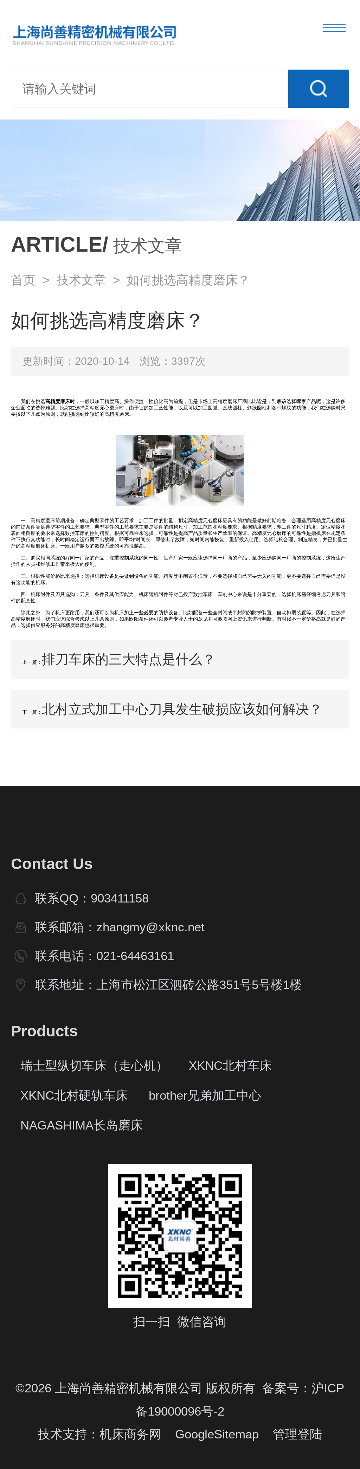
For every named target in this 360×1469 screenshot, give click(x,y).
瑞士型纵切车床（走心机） (94, 1066)
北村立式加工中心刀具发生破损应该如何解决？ (182, 709)
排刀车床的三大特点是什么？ (129, 659)
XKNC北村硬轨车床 (74, 1095)
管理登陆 (297, 1434)
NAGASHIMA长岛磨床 (81, 1125)
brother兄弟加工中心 (205, 1095)
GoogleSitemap (217, 1434)
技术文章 (81, 280)
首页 (23, 280)
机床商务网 (130, 1434)
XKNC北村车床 (230, 1066)
